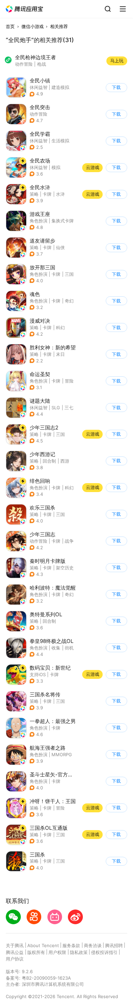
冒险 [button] (69, 381)
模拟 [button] (55, 167)
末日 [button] (60, 354)
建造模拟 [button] (60, 87)
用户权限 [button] (57, 952)
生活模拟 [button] (60, 140)
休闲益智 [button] (38, 87)
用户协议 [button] (15, 959)
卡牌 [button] (47, 194)
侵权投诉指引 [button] (104, 952)
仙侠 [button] (60, 247)
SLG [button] (55, 407)
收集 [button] (55, 647)
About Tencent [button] (43, 945)
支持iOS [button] (38, 674)
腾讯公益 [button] (15, 952)
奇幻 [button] (69, 301)
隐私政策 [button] (79, 952)
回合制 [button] (49, 461)
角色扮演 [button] (38, 220)
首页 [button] (10, 26)
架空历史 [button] (65, 567)
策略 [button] (34, 194)
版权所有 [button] (36, 952)
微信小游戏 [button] (32, 26)
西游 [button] (64, 461)
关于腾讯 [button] (15, 945)
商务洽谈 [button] (93, 945)
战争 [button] (69, 541)
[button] (24, 9)
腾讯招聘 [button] (114, 945)
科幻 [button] (60, 327)
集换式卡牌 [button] (62, 220)
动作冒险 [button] (38, 114)
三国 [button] (69, 274)
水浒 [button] (60, 194)
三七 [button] (68, 407)
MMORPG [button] (61, 754)
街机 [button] (69, 647)
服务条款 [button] (71, 945)
